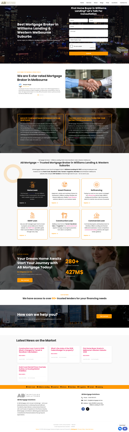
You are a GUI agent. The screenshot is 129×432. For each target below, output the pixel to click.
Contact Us (123, 3)
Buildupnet (74, 429)
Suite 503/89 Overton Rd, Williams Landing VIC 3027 (96, 404)
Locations (114, 3)
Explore (22, 203)
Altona (64, 387)
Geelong (100, 387)
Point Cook (31, 387)
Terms (37, 429)
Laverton (55, 387)
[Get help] (125, 429)
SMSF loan (31, 228)
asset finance (72, 197)
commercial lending (91, 230)
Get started (25, 280)
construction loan (71, 226)
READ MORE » (22, 355)
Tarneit (91, 387)
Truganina (82, 387)
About (95, 3)
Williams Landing (43, 387)
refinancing (91, 195)
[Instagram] (87, 409)
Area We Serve (89, 429)
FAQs (107, 3)
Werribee (72, 387)
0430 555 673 (92, 397)
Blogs (101, 3)
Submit (88, 53)
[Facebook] (83, 409)
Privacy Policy (81, 429)
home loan (31, 193)
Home (82, 3)
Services (88, 3)
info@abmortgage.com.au (95, 400)
